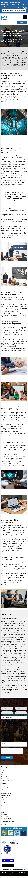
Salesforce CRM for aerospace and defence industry (12, 75)
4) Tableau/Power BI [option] (7, 734)
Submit (7, 758)
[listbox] (14, 728)
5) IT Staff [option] (3, 737)
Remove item (9, 723)
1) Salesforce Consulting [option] (8, 727)
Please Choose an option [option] (8, 725)
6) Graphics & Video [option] (6, 739)
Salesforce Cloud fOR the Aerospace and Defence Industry (11, 150)
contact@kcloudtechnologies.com (14, 10)
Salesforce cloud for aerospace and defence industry (14, 33)
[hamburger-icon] (25, 17)
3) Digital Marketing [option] (7, 732)
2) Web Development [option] (7, 730)
